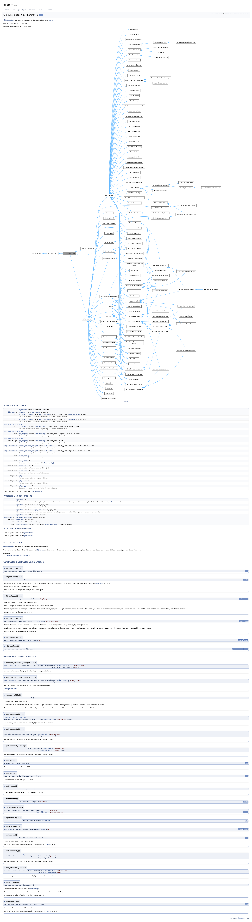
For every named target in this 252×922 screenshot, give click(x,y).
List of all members (244, 13)
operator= (22, 412)
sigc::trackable (37, 491)
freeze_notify (24, 456)
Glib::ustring (44, 414)
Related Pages (16, 10)
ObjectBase (23, 410)
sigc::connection (10, 446)
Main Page (7, 10)
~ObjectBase (20, 519)
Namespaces (31, 10)
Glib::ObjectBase (8, 20)
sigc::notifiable (28, 536)
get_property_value (26, 419)
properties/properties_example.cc (18, 555)
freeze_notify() (49, 463)
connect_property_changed (28, 446)
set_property (23, 426)
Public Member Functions (216, 13)
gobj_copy (22, 486)
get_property (23, 433)
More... (51, 20)
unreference (23, 471)
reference (22, 466)
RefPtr (49, 844)
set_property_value (26, 414)
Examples (49, 10)
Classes (41, 10)
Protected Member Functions (231, 13)
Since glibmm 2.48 (10, 689)
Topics (24, 10)
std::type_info (35, 510)
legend (126, 401)
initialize (20, 522)
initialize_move (21, 524)
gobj (20, 476)
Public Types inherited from (19, 533)
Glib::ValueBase (74, 414)
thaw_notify (23, 461)
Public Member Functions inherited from (23, 491)
